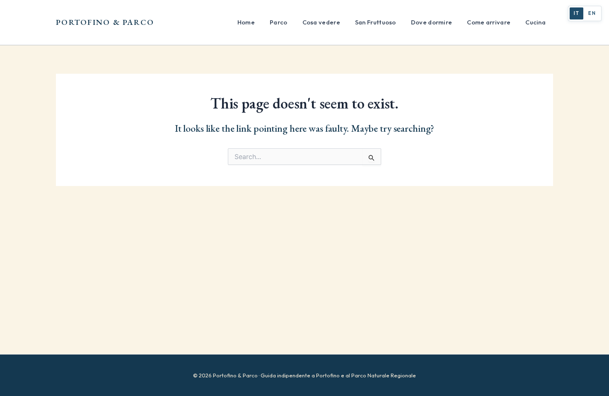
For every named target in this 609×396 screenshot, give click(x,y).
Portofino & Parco (105, 22)
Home (246, 22)
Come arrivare (488, 22)
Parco (279, 22)
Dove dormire (431, 22)
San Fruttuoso (375, 22)
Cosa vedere (321, 22)
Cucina (535, 22)
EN (592, 13)
